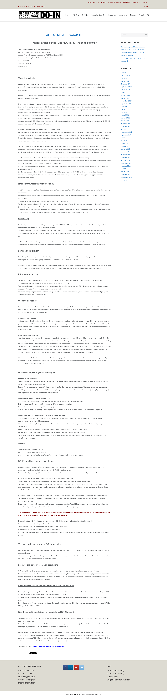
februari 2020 (125, 118)
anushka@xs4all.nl (39, 6)
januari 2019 (125, 152)
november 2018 (126, 157)
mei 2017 (124, 180)
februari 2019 (125, 149)
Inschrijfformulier (26, 682)
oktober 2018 (125, 160)
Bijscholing (126, 2)
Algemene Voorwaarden (118, 679)
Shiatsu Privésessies (114, 2)
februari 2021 (125, 95)
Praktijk (103, 2)
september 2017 (126, 177)
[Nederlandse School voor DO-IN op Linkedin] (70, 667)
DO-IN (95, 2)
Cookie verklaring (115, 673)
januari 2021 (125, 98)
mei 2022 (124, 78)
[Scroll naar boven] (161, 691)
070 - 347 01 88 (24, 6)
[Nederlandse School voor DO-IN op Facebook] (65, 667)
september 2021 (126, 87)
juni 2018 (124, 169)
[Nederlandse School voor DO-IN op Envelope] (81, 667)
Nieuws (144, 2)
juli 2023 (124, 73)
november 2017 (126, 174)
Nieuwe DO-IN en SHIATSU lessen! (132, 50)
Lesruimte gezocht (127, 55)
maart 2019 (125, 146)
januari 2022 (125, 81)
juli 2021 (124, 92)
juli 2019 (124, 138)
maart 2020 (125, 115)
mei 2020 (124, 112)
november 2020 (126, 101)
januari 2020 (125, 121)
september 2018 (126, 163)
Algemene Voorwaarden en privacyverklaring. (48, 646)
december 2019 (126, 123)
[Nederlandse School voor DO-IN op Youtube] (76, 667)
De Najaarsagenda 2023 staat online (133, 47)
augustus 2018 (126, 166)
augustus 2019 (126, 135)
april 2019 (124, 143)
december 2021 (126, 84)
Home (89, 2)
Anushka (135, 2)
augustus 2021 (126, 89)
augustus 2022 (126, 75)
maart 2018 (125, 172)
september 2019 (126, 132)
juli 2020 (124, 106)
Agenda (146, 6)
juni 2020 (124, 109)
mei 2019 (124, 140)
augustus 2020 (126, 104)
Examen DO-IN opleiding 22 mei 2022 (133, 52)
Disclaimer (112, 676)
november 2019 (126, 126)
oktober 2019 (125, 129)
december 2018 (126, 155)
